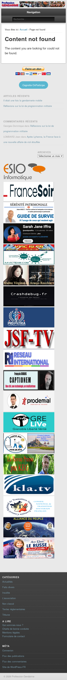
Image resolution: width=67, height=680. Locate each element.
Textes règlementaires (13, 609)
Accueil (23, 29)
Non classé (8, 603)
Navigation (33, 12)
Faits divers (8, 587)
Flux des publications (13, 656)
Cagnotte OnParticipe (34, 85)
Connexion (7, 650)
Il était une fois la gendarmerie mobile (22, 100)
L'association (9, 598)
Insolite (6, 592)
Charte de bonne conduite (15, 628)
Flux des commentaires (14, 661)
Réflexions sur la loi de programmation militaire (27, 106)
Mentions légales (11, 632)
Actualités (7, 581)
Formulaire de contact (13, 636)
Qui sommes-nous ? (12, 625)
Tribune (6, 614)
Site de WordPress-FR (14, 667)
